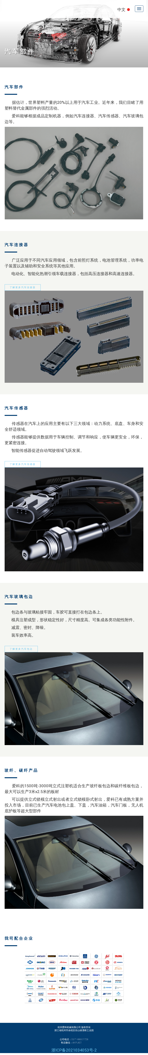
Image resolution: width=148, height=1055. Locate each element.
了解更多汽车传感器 (23, 464)
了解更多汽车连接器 (23, 287)
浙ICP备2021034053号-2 (74, 1050)
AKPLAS (32, 9)
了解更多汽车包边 (21, 649)
